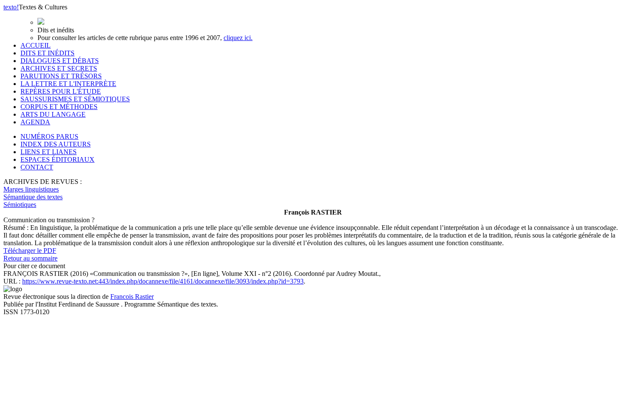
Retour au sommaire (30, 258)
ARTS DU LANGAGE (53, 114)
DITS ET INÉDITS (47, 53)
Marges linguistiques (31, 189)
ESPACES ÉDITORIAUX (57, 159)
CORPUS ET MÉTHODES (59, 106)
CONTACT (36, 167)
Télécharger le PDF (29, 250)
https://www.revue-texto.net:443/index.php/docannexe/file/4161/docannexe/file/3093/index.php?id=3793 (163, 281)
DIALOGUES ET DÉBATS (59, 60)
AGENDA (35, 122)
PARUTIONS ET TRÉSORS (61, 76)
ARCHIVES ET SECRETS (58, 68)
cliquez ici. (238, 37)
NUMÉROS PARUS (49, 136)
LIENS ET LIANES (48, 151)
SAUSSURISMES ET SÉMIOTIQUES (75, 99)
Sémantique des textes (33, 197)
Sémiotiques (19, 204)
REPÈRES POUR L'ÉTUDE (60, 91)
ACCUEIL (35, 45)
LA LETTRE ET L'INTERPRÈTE (68, 83)
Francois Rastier (132, 296)
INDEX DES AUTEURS (55, 144)
